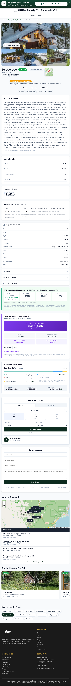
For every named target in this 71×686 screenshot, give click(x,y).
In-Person (20, 405)
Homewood (42, 615)
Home (4, 19)
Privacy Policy (37, 487)
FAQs (38, 647)
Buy (38, 633)
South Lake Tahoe (54, 611)
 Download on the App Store (51, 4)
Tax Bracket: (8, 347)
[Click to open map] (48, 72)
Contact (39, 642)
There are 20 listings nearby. (35, 562)
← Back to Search (36, 15)
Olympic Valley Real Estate (16, 19)
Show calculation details (12, 351)
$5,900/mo (63, 375)
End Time (39, 422)
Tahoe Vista (6, 664)
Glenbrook (18, 619)
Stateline (29, 619)
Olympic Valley (8, 615)
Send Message (35, 482)
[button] (49, 71)
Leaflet (51, 527)
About (39, 637)
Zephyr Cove (7, 619)
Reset (65, 368)
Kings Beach (40, 611)
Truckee (18, 611)
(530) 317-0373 (42, 666)
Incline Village (7, 611)
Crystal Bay (53, 615)
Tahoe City (28, 611)
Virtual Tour (51, 405)
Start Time (7, 422)
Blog (38, 640)
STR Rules (40, 644)
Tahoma (32, 615)
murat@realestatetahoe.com (46, 668)
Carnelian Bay (21, 615)
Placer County (63, 261)
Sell (38, 635)
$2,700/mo (30, 381)
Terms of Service (26, 487)
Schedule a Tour (35, 429)
